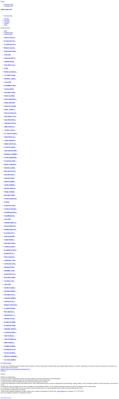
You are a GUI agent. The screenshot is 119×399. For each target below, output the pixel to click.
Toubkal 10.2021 (9, 61)
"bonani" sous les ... (10, 130)
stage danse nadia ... (10, 243)
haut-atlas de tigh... (9, 195)
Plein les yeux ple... (9, 48)
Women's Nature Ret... (11, 305)
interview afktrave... (10, 188)
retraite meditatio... (9, 185)
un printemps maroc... (10, 212)
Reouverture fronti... (10, 51)
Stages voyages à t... (10, 37)
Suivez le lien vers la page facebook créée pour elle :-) (15, 369)
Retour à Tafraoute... (10, 164)
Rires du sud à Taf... (10, 171)
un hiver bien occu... (10, 274)
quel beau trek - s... (9, 315)
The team (6, 20)
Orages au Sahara (9, 95)
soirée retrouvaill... (9, 236)
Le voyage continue (10, 359)
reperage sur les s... (9, 301)
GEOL (6, 68)
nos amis (6, 18)
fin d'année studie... (10, 277)
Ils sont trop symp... (10, 205)
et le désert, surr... (9, 281)
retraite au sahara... (10, 287)
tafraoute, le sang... (9, 318)
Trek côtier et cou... (10, 65)
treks (5, 31)
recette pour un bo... (10, 263)
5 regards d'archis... (10, 308)
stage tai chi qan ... (9, 335)
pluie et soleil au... (9, 342)
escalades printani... (10, 346)
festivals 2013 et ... (9, 253)
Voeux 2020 (7, 82)
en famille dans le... (9, 215)
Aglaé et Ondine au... (10, 339)
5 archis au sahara (9, 246)
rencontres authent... (10, 298)
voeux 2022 (7, 54)
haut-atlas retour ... (10, 174)
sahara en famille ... (10, 181)
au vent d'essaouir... (10, 147)
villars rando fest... (9, 126)
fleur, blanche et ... (9, 311)
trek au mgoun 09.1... (10, 99)
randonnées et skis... (10, 260)
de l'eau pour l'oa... (9, 41)
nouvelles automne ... (10, 291)
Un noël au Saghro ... (10, 332)
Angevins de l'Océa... (10, 123)
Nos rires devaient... (10, 353)
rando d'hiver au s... (10, 137)
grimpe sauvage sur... (10, 143)
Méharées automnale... (11, 356)
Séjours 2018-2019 (9, 102)
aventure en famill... (10, 322)
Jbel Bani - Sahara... (10, 78)
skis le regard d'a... (9, 257)
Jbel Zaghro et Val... (10, 116)
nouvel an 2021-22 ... (10, 58)
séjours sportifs (8, 34)
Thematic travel (8, 32)
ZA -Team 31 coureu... (10, 133)
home (5, 25)
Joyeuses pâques (9, 89)
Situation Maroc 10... (10, 229)
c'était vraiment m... (10, 140)
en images (7, 22)
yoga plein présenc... (10, 119)
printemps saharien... (10, 329)
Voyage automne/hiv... (10, 157)
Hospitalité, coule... (9, 270)
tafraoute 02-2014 (9, 267)
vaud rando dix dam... (10, 150)
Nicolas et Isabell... (9, 191)
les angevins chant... (10, 325)
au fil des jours (8, 15)
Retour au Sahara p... (10, 71)
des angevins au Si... (10, 349)
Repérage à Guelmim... (11, 154)
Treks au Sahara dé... (10, 113)
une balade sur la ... (10, 294)
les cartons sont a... (9, 233)
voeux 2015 (7, 219)
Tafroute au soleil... (9, 167)
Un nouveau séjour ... (10, 161)
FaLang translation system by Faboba (6, 397)
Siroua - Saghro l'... (10, 109)
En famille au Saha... (10, 85)
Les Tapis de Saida (9, 75)
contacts (6, 23)
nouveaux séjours (9, 178)
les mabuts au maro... (10, 250)
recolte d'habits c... (9, 239)
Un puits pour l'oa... (10, 44)
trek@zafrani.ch (61, 391)
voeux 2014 (7, 284)
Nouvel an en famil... (10, 106)
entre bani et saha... (10, 92)
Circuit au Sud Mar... (10, 209)
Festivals (6, 202)
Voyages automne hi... (10, 198)
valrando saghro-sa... (10, 222)
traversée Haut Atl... (10, 226)
